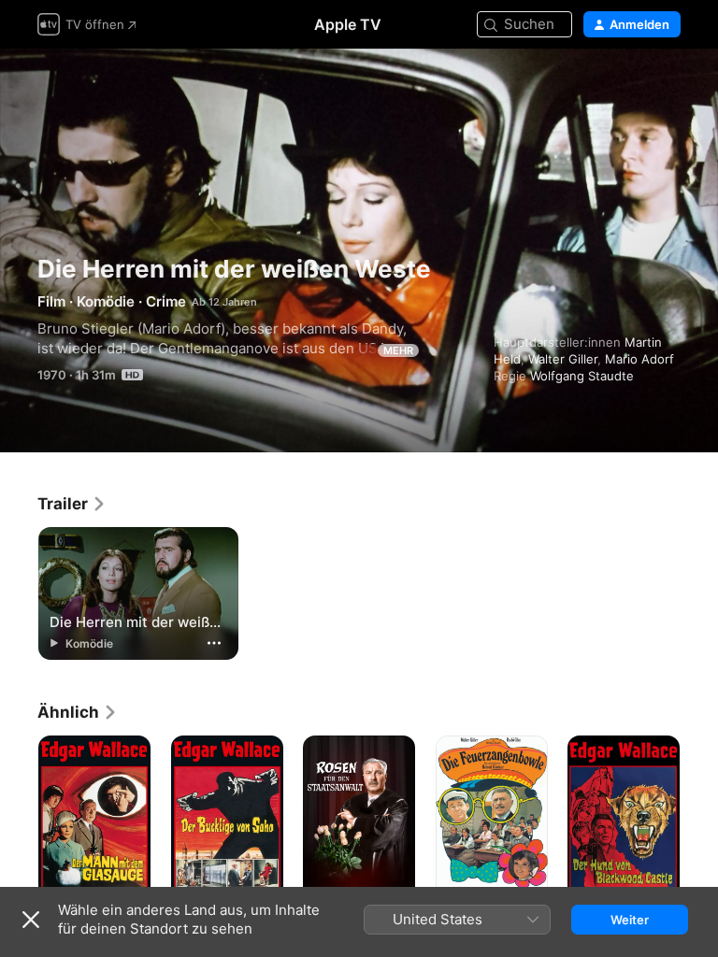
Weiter (629, 919)
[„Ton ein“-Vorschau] (667, 85)
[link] (72, 503)
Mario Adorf (639, 358)
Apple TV (347, 24)
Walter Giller (562, 358)
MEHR (398, 350)
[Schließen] (30, 919)
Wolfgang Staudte (582, 375)
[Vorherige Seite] (19, 820)
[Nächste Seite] (699, 820)
